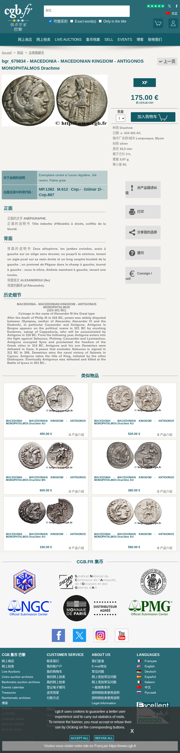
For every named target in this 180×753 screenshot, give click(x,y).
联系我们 (53, 661)
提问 (140, 253)
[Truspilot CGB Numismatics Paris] (155, 6)
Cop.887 (46, 195)
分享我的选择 (147, 232)
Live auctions (68, 39)
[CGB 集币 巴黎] (18, 32)
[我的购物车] (158, 27)
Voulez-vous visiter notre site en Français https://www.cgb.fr (90, 746)
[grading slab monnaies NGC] (30, 608)
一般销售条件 (101, 687)
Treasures (9, 692)
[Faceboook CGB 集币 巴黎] (58, 635)
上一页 (169, 61)
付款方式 (53, 698)
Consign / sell (138, 275)
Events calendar (13, 687)
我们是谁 (98, 661)
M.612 (62, 189)
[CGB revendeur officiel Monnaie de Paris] (90, 608)
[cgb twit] (168, 6)
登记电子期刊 (56, 687)
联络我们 (155, 39)
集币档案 (93, 39)
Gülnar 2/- (93, 189)
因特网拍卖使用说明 (105, 692)
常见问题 (98, 671)
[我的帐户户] (173, 27)
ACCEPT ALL (79, 738)
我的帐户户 (54, 666)
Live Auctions (11, 671)
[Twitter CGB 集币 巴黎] (79, 635)
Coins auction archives (17, 677)
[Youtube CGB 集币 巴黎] (121, 635)
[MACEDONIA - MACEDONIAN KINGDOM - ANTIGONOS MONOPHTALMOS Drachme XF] (55, 125)
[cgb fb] (175, 6)
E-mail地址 (99, 666)
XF (145, 82)
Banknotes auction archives (21, 682)
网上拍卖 (43, 39)
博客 (140, 39)
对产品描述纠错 (141, 190)
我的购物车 (54, 671)
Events (125, 39)
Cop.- (76, 189)
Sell (108, 39)
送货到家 (53, 692)
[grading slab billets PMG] (150, 608)
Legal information (104, 703)
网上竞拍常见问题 (104, 677)
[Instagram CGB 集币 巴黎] (100, 635)
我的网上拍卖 (56, 677)
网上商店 (25, 39)
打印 (140, 211)
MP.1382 (46, 189)
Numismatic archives (16, 698)
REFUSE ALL (104, 738)
